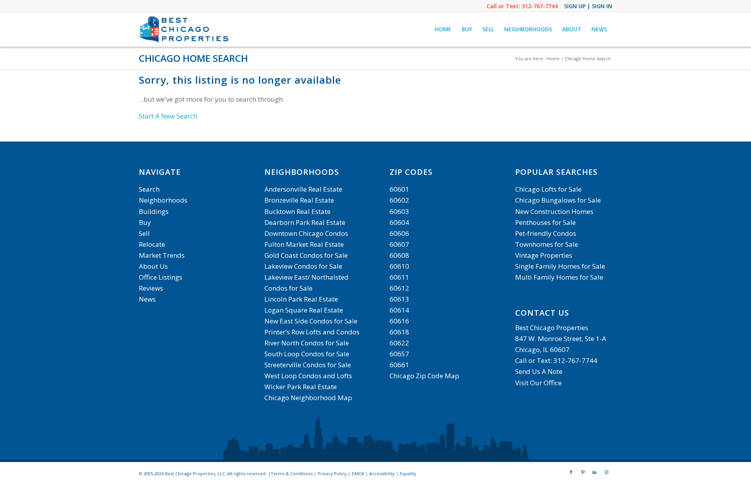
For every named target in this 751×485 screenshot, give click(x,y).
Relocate (152, 244)
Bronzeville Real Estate (299, 200)
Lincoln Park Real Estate (301, 299)
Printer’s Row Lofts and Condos (311, 331)
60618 (399, 331)
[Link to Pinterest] (583, 472)
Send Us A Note (538, 371)
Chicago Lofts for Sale (548, 189)
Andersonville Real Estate (303, 189)
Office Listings (160, 277)
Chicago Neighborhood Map (308, 397)
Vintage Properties (543, 255)
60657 (399, 353)
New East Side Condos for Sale (311, 320)
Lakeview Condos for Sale (303, 266)
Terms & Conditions (292, 473)
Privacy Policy (332, 473)
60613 (399, 299)
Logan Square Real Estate (303, 309)
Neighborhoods (163, 200)
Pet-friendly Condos (545, 233)
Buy (145, 222)
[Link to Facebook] (571, 472)
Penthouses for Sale (545, 222)
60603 (399, 211)
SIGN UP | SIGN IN (588, 6)
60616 (399, 320)
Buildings (154, 211)
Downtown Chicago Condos (306, 233)
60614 (399, 309)
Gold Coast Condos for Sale (306, 255)
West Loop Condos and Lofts (308, 375)
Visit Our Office (538, 382)
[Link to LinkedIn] (594, 472)
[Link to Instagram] (606, 472)
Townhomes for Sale (546, 244)
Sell (144, 233)
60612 (399, 288)
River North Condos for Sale (306, 342)
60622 (399, 342)
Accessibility (382, 473)
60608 (399, 255)
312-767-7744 (540, 6)
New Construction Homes (554, 211)
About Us (153, 266)
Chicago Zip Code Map (424, 375)
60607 (399, 244)
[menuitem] (443, 29)
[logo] (184, 29)
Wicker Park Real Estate (300, 386)
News (147, 299)
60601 (399, 189)
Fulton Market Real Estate (304, 244)
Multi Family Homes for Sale (559, 277)
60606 (399, 233)
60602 (399, 200)
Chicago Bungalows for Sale (558, 200)
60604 (399, 222)
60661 (399, 364)
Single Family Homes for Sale (560, 266)
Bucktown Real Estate (297, 211)
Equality (408, 473)
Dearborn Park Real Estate (304, 222)
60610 (399, 266)
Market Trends (162, 255)
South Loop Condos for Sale (306, 353)
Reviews (151, 288)
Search (149, 189)
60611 (399, 277)
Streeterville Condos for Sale (307, 364)
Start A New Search (168, 115)
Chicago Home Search (193, 58)
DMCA (358, 473)
